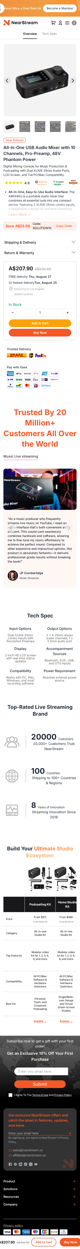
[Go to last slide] (7, 80)
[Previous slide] (11, 528)
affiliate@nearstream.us (29, 1155)
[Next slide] (72, 80)
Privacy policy (13, 1225)
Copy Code (64, 226)
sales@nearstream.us (28, 1150)
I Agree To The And (43, 1095)
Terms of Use (40, 1095)
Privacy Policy (63, 1095)
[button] (9, 127)
